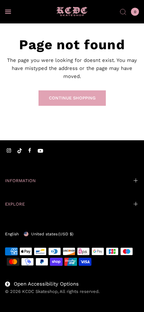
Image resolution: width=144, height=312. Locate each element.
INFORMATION (20, 180)
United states (52, 234)
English (12, 234)
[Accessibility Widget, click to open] (14, 298)
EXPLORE (15, 204)
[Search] (123, 11)
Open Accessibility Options (46, 284)
